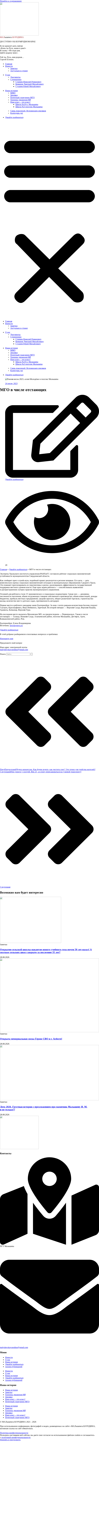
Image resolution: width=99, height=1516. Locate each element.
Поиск (3, 654)
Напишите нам (6, 638)
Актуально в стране (19, 71)
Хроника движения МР (20, 100)
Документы (15, 77)
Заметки (14, 68)
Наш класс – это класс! (20, 102)
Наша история (11, 91)
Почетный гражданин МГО (22, 97)
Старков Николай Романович (28, 82)
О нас (7, 75)
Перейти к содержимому (11, 1)
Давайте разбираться (14, 117)
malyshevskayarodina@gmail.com (14, 650)
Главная (8, 64)
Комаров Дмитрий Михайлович (29, 84)
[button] (49, 219)
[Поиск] (32, 654)
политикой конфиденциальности (15, 1437)
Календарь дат (16, 113)
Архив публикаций (13, 1367)
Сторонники (15, 79)
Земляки (14, 95)
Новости (9, 66)
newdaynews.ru (16, 625)
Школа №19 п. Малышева (26, 104)
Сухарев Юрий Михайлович (28, 86)
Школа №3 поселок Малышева (29, 107)
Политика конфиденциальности (14, 1433)
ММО (12, 93)
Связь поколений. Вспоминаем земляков (28, 111)
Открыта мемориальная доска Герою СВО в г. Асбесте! (31, 1038)
